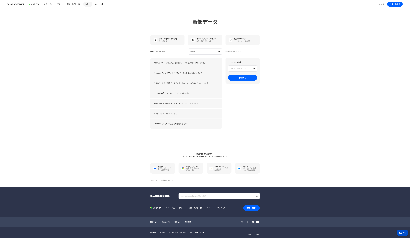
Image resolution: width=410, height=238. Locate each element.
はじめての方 (35, 4)
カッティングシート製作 (157, 180)
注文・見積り (395, 4)
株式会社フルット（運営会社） (172, 222)
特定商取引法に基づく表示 (177, 232)
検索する (242, 78)
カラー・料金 (48, 4)
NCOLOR (188, 222)
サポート (88, 4)
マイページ (380, 4)
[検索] (257, 196)
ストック (98, 4)
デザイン (60, 4)
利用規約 (162, 232)
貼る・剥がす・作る (73, 4)
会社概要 (153, 232)
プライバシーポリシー (196, 232)
